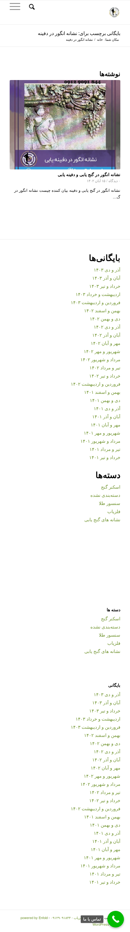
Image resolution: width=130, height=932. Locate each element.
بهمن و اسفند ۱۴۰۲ (102, 310)
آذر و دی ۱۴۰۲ (107, 326)
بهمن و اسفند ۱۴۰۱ (102, 392)
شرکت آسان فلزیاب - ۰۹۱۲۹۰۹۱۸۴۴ (76, 917)
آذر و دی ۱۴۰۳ (107, 269)
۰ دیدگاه (114, 180)
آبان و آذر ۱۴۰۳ (106, 278)
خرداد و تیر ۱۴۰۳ (104, 286)
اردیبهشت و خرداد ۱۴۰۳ (98, 294)
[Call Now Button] (115, 919)
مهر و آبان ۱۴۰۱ (105, 424)
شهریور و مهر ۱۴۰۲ (102, 351)
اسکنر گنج (110, 487)
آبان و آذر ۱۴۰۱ (106, 416)
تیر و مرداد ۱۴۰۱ (104, 449)
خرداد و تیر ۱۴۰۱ (104, 457)
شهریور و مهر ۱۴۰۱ (102, 432)
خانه (100, 39)
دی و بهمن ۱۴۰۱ (105, 400)
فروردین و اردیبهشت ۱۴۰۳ (95, 302)
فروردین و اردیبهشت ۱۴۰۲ (95, 384)
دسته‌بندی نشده (105, 495)
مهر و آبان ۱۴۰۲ (105, 343)
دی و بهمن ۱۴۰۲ (105, 318)
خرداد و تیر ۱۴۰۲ (104, 375)
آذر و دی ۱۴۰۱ (107, 408)
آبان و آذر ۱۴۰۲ (106, 335)
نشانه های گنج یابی (102, 519)
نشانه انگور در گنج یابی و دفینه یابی (89, 174)
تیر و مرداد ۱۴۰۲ (104, 367)
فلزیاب (113, 511)
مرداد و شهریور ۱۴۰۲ (100, 359)
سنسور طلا (109, 503)
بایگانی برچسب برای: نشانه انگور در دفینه (79, 33)
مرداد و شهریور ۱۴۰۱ (100, 441)
